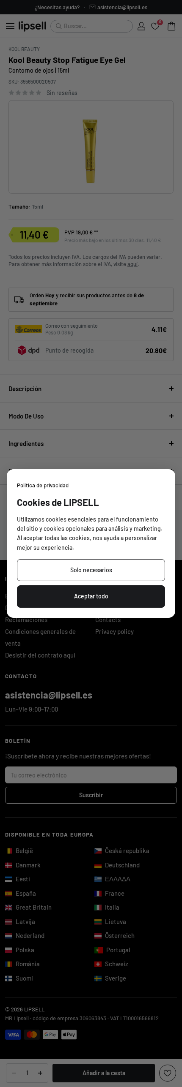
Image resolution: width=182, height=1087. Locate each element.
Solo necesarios (91, 569)
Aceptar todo (91, 596)
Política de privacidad (43, 485)
